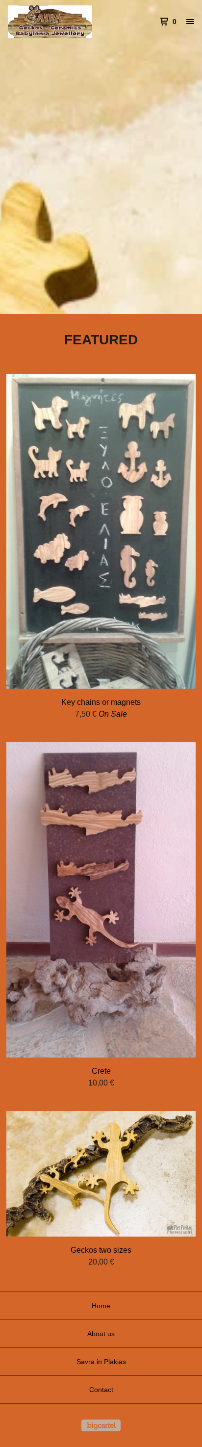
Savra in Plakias (101, 1362)
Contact (101, 1390)
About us (101, 1334)
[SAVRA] (54, 21)
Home (101, 1306)
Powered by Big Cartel (101, 1425)
